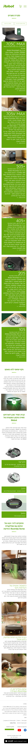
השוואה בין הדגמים (7, 23)
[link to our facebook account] (25, 730)
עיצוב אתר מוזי (14, 737)
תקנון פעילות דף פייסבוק (9, 720)
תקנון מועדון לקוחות (22, 723)
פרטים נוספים (22, 90)
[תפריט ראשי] (24, 6)
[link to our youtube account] (19, 730)
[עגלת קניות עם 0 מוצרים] (20, 6)
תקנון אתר (24, 720)
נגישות (18, 720)
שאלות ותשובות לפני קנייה (20, 23)
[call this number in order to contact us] (9, 729)
